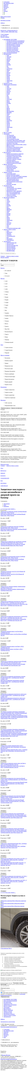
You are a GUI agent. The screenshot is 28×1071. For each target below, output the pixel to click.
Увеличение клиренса (9, 197)
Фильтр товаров (5, 257)
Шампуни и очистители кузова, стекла (16, 144)
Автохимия (6, 133)
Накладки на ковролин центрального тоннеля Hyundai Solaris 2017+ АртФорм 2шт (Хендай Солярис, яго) (12, 682)
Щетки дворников (8, 164)
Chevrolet (9, 56)
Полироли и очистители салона (15, 147)
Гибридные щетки (11, 168)
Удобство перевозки (10, 397)
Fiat (7, 95)
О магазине (6, 1)
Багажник (7, 358)
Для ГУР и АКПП (11, 137)
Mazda (8, 108)
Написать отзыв (5, 464)
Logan (6, 305)
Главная (3, 256)
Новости (6, 5)
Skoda (8, 76)
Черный (7, 352)
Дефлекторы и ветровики (10, 84)
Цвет (2, 344)
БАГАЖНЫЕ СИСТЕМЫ (10, 39)
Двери (6, 363)
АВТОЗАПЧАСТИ (11, 242)
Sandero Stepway (9, 315)
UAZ (8, 129)
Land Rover (9, 68)
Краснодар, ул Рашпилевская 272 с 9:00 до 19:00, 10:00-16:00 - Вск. (9, 31)
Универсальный (9, 342)
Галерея (6, 11)
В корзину (3, 523)
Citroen (8, 58)
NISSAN (9, 233)
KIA (8, 207)
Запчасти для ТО (11, 249)
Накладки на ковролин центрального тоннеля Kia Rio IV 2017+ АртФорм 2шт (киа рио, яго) (13, 619)
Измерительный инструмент (14, 163)
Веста (6, 323)
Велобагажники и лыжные (13, 44)
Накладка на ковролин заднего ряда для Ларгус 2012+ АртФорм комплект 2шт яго (13, 766)
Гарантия (6, 4)
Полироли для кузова (12, 143)
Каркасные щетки (11, 165)
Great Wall (9, 99)
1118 (6, 281)
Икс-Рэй (7, 329)
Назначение (4, 387)
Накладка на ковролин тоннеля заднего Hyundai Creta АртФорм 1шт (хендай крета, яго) (13, 664)
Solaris (6, 318)
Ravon (8, 74)
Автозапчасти (7, 241)
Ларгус (7, 334)
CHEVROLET (10, 240)
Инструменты (7, 152)
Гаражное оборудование (13, 161)
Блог (5, 9)
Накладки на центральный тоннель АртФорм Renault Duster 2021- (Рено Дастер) (12, 560)
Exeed (8, 94)
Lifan (8, 107)
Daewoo (9, 59)
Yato (6, 273)
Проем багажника (9, 379)
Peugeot (8, 72)
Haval (8, 100)
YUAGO (7, 276)
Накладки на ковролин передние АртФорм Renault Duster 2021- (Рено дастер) (14, 530)
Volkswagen (9, 80)
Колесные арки (9, 368)
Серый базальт (8, 350)
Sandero (7, 313)
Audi (8, 55)
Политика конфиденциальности (9, 1027)
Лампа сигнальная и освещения (15, 177)
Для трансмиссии (11, 136)
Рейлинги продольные (12, 50)
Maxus (8, 110)
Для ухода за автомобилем (13, 192)
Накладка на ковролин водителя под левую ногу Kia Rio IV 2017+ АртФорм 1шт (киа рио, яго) (14, 604)
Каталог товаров (5, 37)
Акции (5, 8)
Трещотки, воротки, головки (14, 159)
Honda (8, 63)
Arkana (7, 291)
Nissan (8, 70)
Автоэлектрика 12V (12, 189)
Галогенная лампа (11, 173)
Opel (8, 71)
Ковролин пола (9, 366)
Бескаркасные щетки (12, 167)
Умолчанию (7, 503)
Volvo (8, 221)
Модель (2, 278)
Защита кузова (8, 392)
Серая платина (9, 347)
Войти (2, 16)
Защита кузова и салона (10, 229)
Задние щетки (10, 169)
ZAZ (8, 128)
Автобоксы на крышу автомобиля (15, 42)
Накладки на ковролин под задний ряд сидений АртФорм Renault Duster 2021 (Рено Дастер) (13, 545)
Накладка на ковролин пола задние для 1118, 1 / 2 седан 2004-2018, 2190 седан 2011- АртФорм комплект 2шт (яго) (13, 864)
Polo (6, 307)
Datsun (8, 60)
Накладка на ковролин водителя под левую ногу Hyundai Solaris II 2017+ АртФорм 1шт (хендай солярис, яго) (13, 699)
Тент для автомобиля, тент (13, 193)
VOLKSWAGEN (11, 236)
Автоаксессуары (8, 185)
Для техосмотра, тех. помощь (14, 188)
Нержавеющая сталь (10, 405)
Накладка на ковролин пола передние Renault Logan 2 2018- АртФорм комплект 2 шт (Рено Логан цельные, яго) (14, 784)
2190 (6, 289)
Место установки (5, 355)
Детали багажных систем (13, 51)
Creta (6, 294)
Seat (8, 216)
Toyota (8, 79)
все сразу (8, 509)
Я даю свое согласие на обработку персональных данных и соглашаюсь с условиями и (14, 994)
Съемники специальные (13, 157)
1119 (6, 283)
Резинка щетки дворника (13, 171)
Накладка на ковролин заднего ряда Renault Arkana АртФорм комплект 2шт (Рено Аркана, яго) (14, 832)
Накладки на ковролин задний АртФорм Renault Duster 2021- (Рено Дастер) (13, 515)
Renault (8, 75)
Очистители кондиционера (13, 148)
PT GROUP (8, 270)
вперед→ (13, 509)
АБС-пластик (8, 402)
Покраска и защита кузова (13, 149)
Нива (6, 337)
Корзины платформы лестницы (15, 43)
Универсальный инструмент (14, 155)
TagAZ (8, 124)
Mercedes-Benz (10, 111)
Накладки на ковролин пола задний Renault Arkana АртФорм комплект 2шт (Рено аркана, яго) (14, 817)
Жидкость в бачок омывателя (14, 151)
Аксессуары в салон (12, 196)
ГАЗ (8, 131)
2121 (6, 286)
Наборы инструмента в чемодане (15, 153)
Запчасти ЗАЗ (10, 244)
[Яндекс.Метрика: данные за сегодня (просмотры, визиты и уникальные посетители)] (5, 1055)
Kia (7, 66)
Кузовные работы (11, 160)
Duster (6, 297)
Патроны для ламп (11, 184)
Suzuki (8, 78)
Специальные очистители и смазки (16, 141)
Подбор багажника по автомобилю (15, 40)
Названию (6, 506)
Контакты (6, 7)
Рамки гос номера (11, 195)
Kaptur (6, 299)
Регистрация (7, 16)
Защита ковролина (9, 389)
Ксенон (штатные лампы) (13, 175)
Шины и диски (10, 145)
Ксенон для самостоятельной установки (17, 176)
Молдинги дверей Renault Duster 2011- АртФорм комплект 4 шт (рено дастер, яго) (13, 847)
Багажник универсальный (13, 46)
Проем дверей (8, 382)
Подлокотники (7, 54)
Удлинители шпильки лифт (14, 228)
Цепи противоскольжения (10, 52)
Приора (7, 339)
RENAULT (9, 232)
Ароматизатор (10, 187)
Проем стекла (8, 384)
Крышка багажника (10, 371)
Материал (3, 400)
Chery (8, 82)
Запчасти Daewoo (11, 248)
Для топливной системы (13, 139)
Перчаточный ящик (10, 376)
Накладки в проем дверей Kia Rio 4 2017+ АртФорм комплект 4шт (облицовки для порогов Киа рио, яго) (14, 751)
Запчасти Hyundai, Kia (12, 245)
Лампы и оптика (8, 172)
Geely (8, 98)
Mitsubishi (9, 112)
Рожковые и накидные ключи (14, 156)
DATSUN (9, 234)
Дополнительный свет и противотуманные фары (13, 179)
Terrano (7, 321)
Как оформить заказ (9, 3)
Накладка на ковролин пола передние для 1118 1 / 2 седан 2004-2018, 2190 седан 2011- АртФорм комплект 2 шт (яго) (14, 881)
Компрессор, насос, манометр (14, 191)
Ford (8, 62)
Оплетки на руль (8, 83)
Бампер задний (9, 360)
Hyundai (9, 64)
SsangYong (9, 120)
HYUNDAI (9, 238)
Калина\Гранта (9, 331)
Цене (5, 505)
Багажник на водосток (12, 47)
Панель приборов (9, 374)
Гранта (7, 326)
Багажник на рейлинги (12, 48)
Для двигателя (10, 135)
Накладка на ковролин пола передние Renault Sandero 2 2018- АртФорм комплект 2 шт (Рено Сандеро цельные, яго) (12, 801)
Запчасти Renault (11, 246)
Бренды (2, 268)
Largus (6, 302)
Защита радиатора (9, 395)
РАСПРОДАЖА (11, 250)
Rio (6, 310)
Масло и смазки (8, 132)
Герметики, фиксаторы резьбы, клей (16, 140)
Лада (8, 67)
